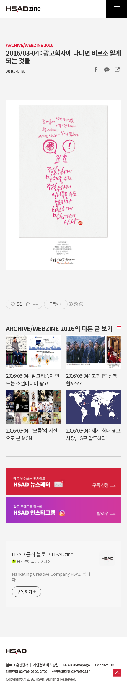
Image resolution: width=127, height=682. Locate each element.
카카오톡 (106, 69)
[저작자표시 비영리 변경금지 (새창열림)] (76, 304)
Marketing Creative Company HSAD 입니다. (51, 577)
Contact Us (104, 665)
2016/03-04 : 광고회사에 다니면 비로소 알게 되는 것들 (63, 56)
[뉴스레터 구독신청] (63, 482)
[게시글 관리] (35, 304)
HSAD (16, 647)
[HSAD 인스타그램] (63, 511)
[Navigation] (116, 8)
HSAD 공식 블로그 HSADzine (23, 8)
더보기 (118, 327)
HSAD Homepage (77, 665)
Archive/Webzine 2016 (29, 45)
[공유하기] (28, 304)
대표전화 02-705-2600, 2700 (26, 671)
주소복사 (116, 69)
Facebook (95, 69)
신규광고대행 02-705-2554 (71, 671)
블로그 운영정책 (17, 665)
